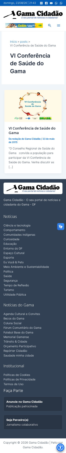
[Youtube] (51, 3)
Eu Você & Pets (14, 262)
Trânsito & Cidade (15, 341)
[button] (49, 25)
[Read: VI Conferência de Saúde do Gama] (33, 105)
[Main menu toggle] (58, 25)
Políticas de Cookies (17, 375)
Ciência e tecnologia (17, 225)
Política (8, 271)
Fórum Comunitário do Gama (22, 327)
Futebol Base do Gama (18, 332)
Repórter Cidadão (15, 350)
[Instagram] (41, 3)
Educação (10, 243)
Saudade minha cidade (19, 355)
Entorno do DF (13, 248)
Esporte (9, 257)
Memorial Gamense (16, 337)
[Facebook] (46, 3)
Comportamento (14, 230)
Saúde (8, 276)
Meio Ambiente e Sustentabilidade (26, 266)
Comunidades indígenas (19, 234)
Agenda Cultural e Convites (22, 314)
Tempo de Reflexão (16, 285)
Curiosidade (11, 239)
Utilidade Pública (15, 294)
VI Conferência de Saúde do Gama (32, 130)
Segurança (11, 280)
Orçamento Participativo (20, 346)
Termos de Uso (13, 384)
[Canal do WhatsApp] (56, 3)
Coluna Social (12, 323)
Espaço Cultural (14, 253)
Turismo (9, 290)
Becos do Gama (14, 318)
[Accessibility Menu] (60, 447)
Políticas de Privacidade (19, 379)
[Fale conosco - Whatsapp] (61, 3)
